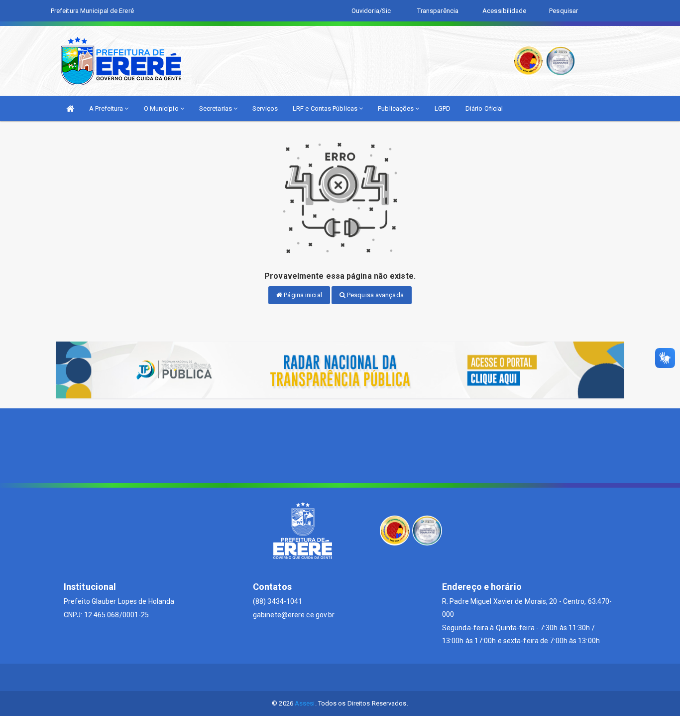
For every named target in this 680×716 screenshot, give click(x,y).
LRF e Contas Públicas (326, 108)
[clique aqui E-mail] (316, 677)
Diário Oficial (484, 108)
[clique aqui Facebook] (340, 677)
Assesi (305, 703)
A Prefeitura (106, 108)
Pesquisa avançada (374, 295)
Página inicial (302, 295)
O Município (162, 108)
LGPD (443, 108)
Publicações (396, 108)
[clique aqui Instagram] (364, 677)
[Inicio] (70, 108)
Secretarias (216, 108)
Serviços (265, 108)
